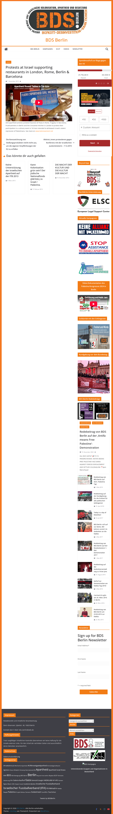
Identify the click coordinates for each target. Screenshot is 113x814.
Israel (21, 784)
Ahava (11, 770)
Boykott (51, 775)
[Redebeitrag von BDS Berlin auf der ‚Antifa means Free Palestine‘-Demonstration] (93, 411)
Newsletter (77, 49)
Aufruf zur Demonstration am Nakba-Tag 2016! (101, 583)
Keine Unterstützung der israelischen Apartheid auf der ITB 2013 (14, 170)
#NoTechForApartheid (21, 766)
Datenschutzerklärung (11, 757)
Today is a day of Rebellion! (100, 513)
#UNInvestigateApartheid (37, 765)
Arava (63, 770)
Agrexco (6, 770)
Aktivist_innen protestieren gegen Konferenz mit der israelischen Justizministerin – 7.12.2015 (57, 142)
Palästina (12, 792)
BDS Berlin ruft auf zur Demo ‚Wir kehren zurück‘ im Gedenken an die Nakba (101, 529)
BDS (9, 775)
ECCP (58, 49)
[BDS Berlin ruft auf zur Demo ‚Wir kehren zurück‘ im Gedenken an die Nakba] (85, 531)
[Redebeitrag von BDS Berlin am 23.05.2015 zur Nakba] (85, 614)
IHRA (13, 784)
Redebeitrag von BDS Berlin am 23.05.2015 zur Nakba (100, 613)
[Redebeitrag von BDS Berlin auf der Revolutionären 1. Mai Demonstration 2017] (85, 551)
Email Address (83, 646)
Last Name (82, 672)
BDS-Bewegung (15, 775)
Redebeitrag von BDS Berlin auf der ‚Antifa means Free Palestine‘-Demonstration (93, 439)
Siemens (28, 792)
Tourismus (52, 792)
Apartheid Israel (55, 770)
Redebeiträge (84, 427)
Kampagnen (48, 49)
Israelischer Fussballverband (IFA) (24, 788)
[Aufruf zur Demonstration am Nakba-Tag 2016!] (85, 585)
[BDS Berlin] (6, 49)
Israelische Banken (30, 784)
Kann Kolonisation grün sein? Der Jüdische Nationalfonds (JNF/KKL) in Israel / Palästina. (37, 174)
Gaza (28, 780)
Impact (17, 784)
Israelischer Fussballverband (48, 784)
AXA (4, 775)
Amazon (16, 770)
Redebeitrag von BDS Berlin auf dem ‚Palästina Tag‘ (100, 480)
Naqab (5, 792)
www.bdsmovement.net (44, 131)
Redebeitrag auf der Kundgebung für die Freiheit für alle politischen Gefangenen (100, 498)
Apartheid (42, 769)
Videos (66, 49)
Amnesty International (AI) (28, 770)
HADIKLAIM (48, 780)
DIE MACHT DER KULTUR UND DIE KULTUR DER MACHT (63, 169)
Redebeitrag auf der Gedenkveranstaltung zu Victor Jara (100, 567)
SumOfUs (45, 792)
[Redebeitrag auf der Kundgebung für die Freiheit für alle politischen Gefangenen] (85, 500)
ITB (47, 788)
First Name (82, 659)
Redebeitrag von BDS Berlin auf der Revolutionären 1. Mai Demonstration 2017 (100, 549)
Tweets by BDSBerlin (47, 798)
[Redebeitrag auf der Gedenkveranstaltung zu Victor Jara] (85, 569)
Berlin (32, 775)
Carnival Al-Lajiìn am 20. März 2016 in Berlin (100, 597)
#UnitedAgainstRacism (53, 766)
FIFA (11, 780)
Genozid (34, 780)
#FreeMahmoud (8, 766)
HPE (56, 780)
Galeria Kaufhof (19, 780)
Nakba (60, 788)
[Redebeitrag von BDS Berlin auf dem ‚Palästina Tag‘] (85, 482)
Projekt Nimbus (20, 792)
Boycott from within (42, 775)
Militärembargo (97, 423)
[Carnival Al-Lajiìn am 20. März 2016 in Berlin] (85, 599)
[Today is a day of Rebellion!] (85, 515)
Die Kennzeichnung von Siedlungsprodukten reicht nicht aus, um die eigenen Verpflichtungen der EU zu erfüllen (21, 144)
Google (40, 780)
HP (54, 780)
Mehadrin (53, 788)
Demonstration (85, 423)
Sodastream (36, 792)
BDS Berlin (56, 40)
